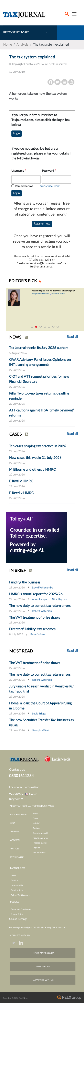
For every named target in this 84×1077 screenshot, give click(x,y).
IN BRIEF (17, 571)
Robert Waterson (42, 611)
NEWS (15, 337)
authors (14, 849)
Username (18, 170)
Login (16, 133)
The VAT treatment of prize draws (34, 617)
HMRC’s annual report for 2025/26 (36, 594)
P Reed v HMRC (21, 493)
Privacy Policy (17, 914)
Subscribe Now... (50, 186)
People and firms (40, 838)
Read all (72, 433)
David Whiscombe (42, 587)
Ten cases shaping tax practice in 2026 (37, 446)
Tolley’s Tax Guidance (20, 895)
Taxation (14, 881)
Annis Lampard (40, 599)
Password (49, 170)
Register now (42, 223)
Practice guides (39, 843)
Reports (36, 848)
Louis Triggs (39, 713)
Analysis (22, 44)
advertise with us (43, 980)
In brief (36, 823)
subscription (43, 967)
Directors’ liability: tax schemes (32, 629)
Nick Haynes (59, 599)
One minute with (40, 833)
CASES (15, 434)
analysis (14, 832)
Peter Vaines (37, 634)
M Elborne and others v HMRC (32, 469)
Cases (35, 818)
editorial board (19, 815)
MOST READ (21, 651)
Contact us (17, 769)
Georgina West (40, 730)
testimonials (17, 857)
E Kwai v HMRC (21, 481)
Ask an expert (39, 853)
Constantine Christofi (51, 296)
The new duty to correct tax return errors (40, 605)
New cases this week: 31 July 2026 (35, 457)
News (35, 814)
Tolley (13, 876)
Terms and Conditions (21, 909)
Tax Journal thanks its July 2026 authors (38, 348)
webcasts (15, 840)
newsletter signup (43, 953)
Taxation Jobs (17, 890)
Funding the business (24, 582)
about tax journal (20, 806)
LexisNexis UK (17, 885)
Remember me (24, 186)
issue (12, 823)
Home (7, 44)
